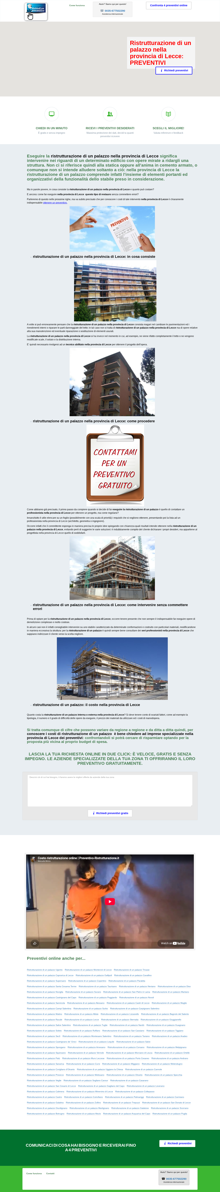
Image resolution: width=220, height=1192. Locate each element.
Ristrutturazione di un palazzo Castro (44, 1097)
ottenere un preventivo (55, 202)
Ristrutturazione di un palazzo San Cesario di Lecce (51, 1086)
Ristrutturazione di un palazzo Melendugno (162, 1064)
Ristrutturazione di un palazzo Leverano (145, 1086)
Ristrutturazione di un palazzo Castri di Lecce (128, 1003)
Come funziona (77, 5)
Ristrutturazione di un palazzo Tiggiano (165, 1030)
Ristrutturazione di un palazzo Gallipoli (94, 975)
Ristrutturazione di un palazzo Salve (133, 1042)
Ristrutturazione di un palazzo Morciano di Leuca (129, 1053)
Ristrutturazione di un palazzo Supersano (46, 981)
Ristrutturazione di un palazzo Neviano (137, 986)
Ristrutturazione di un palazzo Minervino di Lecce (89, 1091)
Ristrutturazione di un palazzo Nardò (127, 1025)
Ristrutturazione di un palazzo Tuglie (90, 1025)
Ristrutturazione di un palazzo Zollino (83, 1102)
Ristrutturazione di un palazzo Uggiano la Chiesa (100, 1069)
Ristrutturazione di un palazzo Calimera (45, 1091)
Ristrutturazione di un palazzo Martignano (89, 1108)
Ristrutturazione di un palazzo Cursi (83, 1064)
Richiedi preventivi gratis (112, 813)
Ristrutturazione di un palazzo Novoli (136, 997)
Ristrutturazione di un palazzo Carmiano (165, 1097)
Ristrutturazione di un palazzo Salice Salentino (49, 1025)
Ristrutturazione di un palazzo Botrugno (45, 1113)
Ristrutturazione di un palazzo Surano (83, 992)
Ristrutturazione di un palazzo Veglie (44, 1080)
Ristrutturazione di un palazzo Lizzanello (120, 1014)
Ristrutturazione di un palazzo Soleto (44, 1030)
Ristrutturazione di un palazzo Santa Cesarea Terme (51, 986)
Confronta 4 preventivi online (168, 5)
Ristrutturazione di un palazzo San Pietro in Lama (126, 992)
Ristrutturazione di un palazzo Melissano (85, 1075)
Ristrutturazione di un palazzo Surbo (90, 1008)
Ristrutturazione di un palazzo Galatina (45, 1102)
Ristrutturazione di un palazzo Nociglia (45, 992)
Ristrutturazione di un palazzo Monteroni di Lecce (88, 970)
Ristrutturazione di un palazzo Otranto (124, 1075)
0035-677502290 (115, 10)
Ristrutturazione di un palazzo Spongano (46, 1047)
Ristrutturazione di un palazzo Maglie (169, 1003)
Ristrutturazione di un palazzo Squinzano (46, 1053)
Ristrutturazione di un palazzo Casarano (129, 1080)
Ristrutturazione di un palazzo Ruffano (82, 1030)
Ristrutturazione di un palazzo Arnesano (86, 1047)
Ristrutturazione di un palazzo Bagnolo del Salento (165, 1014)
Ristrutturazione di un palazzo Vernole (86, 1053)
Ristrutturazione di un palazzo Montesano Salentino (87, 1036)
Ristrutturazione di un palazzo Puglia (170, 1113)
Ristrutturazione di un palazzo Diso (174, 986)
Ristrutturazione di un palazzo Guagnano (166, 1025)
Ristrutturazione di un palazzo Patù (43, 1058)
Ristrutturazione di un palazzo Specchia (163, 1075)
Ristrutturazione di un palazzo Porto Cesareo (128, 1058)
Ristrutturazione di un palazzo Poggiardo (98, 997)
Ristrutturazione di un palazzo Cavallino (133, 975)
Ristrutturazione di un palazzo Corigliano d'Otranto (51, 1069)
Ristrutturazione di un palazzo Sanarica (45, 1064)
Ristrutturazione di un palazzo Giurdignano (47, 1108)
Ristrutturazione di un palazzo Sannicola (46, 1003)
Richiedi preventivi (176, 70)
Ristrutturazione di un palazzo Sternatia (119, 1019)
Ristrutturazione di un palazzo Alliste (81, 1014)
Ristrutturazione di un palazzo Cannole (143, 1069)
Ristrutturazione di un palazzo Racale (44, 1019)
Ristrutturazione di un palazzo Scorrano (169, 1108)
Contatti (50, 1173)
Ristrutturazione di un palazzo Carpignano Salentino (134, 1008)
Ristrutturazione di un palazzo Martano (170, 992)
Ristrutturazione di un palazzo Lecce (82, 1019)
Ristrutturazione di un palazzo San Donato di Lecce (166, 1102)
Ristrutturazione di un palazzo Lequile (96, 1042)
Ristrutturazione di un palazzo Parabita (127, 981)
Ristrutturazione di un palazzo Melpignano (166, 1047)
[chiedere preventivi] (112, 229)
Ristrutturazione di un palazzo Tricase (132, 970)
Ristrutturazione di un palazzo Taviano (132, 1036)
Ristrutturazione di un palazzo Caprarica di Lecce (50, 975)
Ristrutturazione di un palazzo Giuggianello (161, 1019)
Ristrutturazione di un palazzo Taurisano (98, 986)
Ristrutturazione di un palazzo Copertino (87, 981)
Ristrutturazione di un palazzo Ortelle (172, 1053)
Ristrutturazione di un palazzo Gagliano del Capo (101, 1086)
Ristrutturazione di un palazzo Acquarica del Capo (126, 1113)
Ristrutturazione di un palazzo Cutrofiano (83, 1097)
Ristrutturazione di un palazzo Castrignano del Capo (51, 997)
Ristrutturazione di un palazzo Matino (44, 1014)
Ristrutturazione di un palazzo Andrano (169, 1058)
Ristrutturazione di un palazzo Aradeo (169, 1036)
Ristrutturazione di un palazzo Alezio (84, 1113)
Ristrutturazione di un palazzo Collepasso (134, 1091)
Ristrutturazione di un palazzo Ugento (45, 970)
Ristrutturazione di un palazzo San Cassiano (123, 1030)
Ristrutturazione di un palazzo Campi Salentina (49, 1008)
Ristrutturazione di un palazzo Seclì (43, 1036)
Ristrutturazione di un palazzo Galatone (130, 1108)
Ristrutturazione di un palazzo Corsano (126, 1047)
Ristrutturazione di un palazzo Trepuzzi (121, 1102)
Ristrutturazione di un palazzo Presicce (45, 1075)
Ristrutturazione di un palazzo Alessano (85, 1003)
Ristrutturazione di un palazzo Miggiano (121, 1064)
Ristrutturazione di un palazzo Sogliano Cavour (86, 1080)
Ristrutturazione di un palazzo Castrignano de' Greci (51, 1042)
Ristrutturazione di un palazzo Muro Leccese (83, 1058)
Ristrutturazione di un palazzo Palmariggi (124, 1097)
